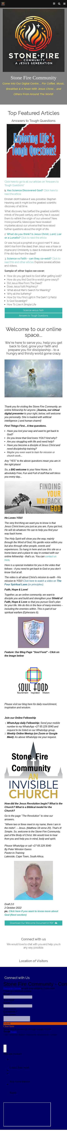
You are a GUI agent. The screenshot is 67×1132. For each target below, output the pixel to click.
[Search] (59, 4)
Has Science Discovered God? (25, 190)
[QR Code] (54, 4)
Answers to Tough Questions (33, 315)
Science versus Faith (33, 310)
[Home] (3, 4)
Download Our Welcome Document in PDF (32, 923)
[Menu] (64, 4)
